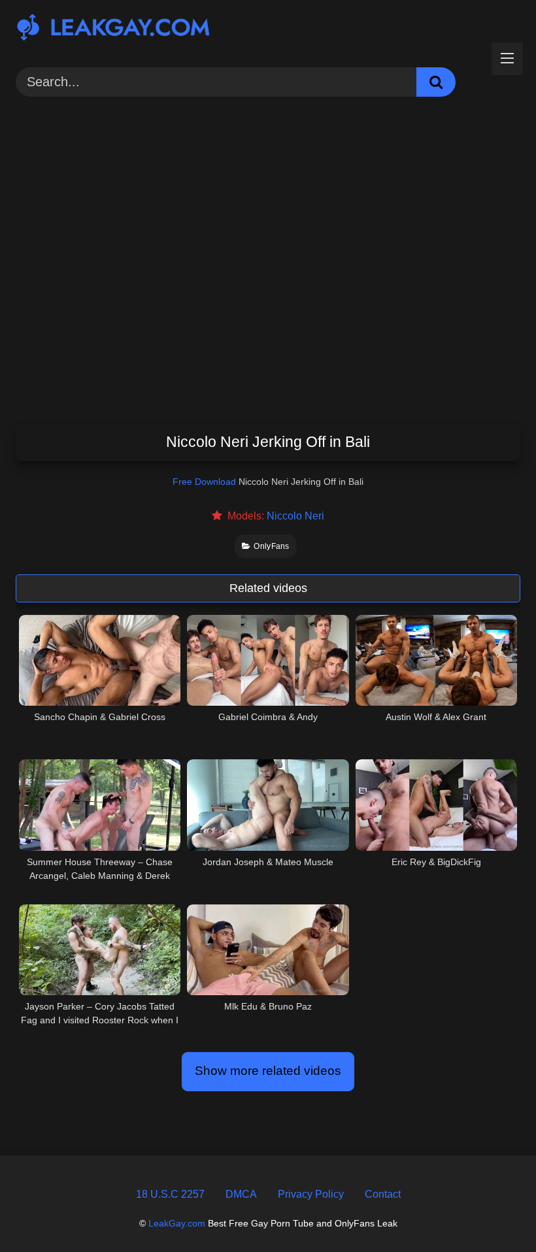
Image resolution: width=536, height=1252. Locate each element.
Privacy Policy (311, 1194)
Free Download (204, 481)
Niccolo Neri (295, 515)
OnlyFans (271, 546)
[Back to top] (495, 1212)
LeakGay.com (176, 1223)
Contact (383, 1194)
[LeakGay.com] (268, 29)
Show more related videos (268, 1071)
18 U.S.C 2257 (170, 1194)
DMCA (241, 1194)
